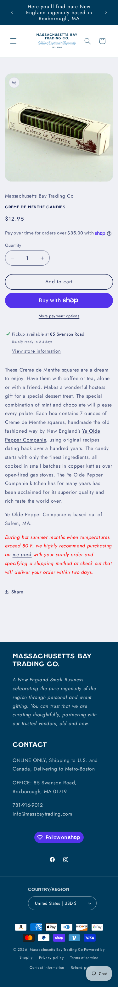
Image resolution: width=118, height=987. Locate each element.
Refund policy (83, 967)
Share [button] (17, 591)
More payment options (59, 316)
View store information (36, 351)
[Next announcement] (106, 13)
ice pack (22, 554)
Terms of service (84, 957)
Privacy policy (51, 957)
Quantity (13, 245)
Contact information (47, 967)
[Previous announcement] (12, 13)
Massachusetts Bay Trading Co (56, 949)
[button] (13, 41)
